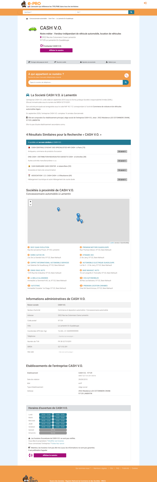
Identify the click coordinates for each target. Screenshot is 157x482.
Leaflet (112, 243)
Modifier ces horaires (56, 441)
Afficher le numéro (56, 50)
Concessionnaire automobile (38, 18)
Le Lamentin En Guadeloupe (64, 18)
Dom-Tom (52, 18)
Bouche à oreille (61, 62)
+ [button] (30, 201)
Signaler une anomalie (88, 62)
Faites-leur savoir (57, 443)
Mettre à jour (112, 62)
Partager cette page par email (39, 62)
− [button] (30, 204)
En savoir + (122, 151)
